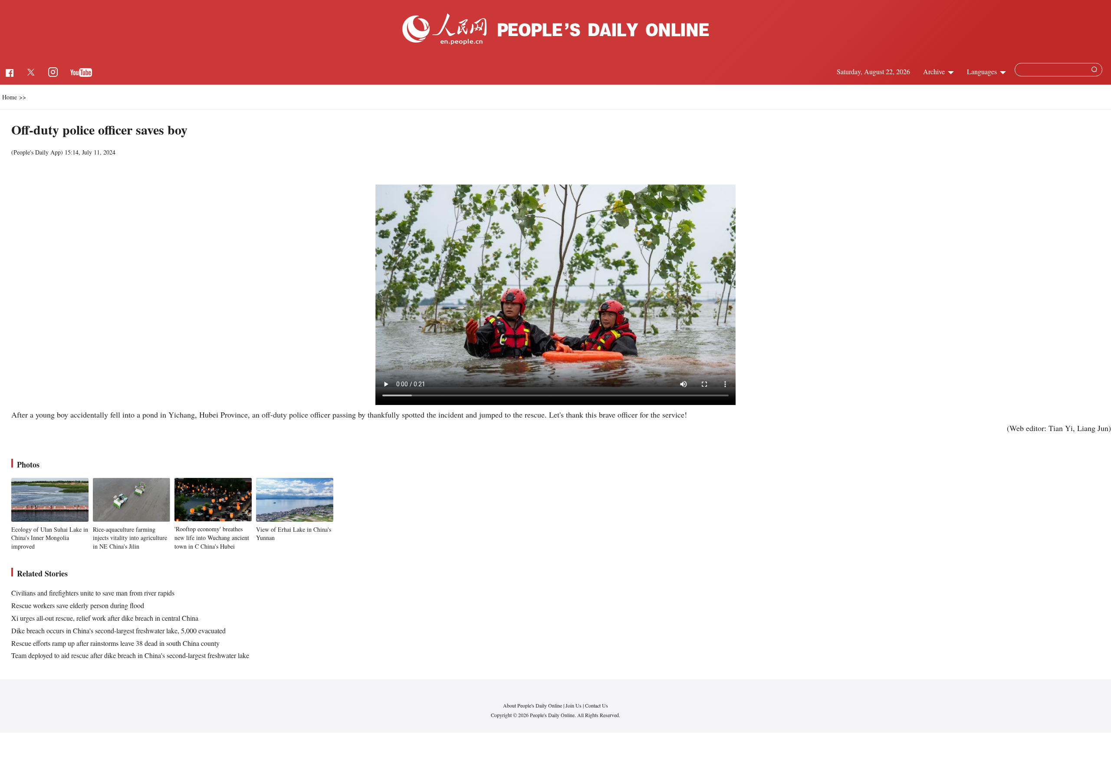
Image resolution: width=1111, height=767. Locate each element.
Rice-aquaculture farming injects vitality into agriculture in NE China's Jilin (130, 537)
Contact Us (596, 705)
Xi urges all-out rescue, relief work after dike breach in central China (104, 617)
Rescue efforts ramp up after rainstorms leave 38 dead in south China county (115, 643)
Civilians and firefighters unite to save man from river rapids (92, 592)
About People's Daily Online (532, 705)
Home (9, 97)
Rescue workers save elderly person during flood (77, 605)
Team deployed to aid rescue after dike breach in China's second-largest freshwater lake (130, 655)
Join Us (574, 705)
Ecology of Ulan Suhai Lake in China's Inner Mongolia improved (49, 537)
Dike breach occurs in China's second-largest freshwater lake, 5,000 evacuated (118, 630)
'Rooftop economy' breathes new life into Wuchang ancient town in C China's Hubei (211, 537)
